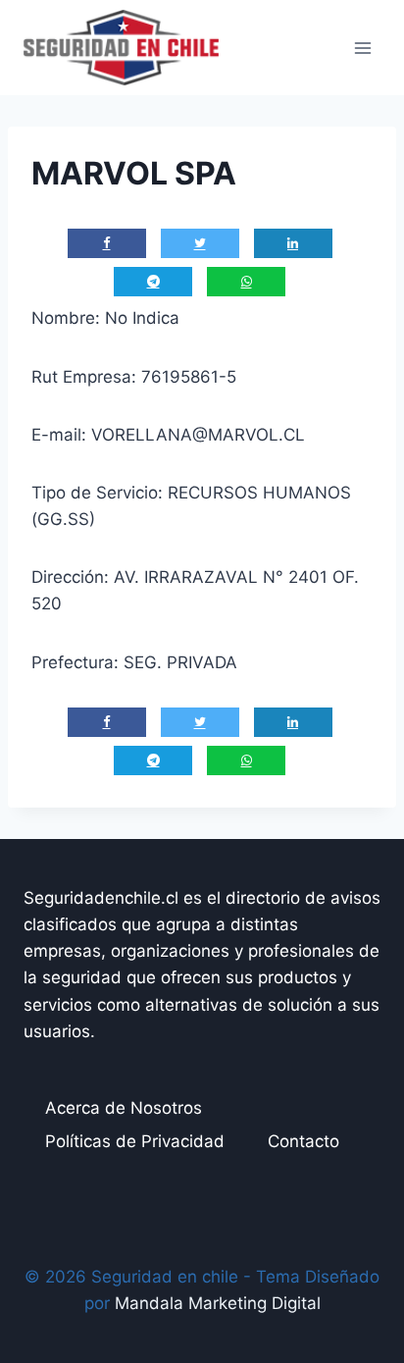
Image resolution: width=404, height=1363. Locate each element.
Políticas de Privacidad (135, 1141)
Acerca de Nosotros (123, 1108)
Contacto (303, 1141)
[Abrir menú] (362, 47)
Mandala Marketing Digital (218, 1303)
